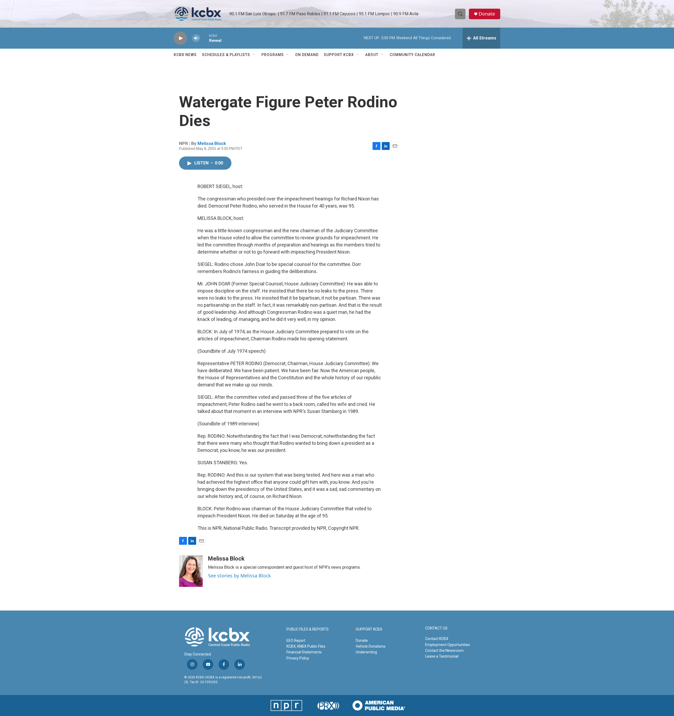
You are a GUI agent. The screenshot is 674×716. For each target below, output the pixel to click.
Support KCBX (339, 55)
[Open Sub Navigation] (254, 55)
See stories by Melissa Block (239, 575)
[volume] (196, 38)
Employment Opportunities (447, 645)
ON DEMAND (307, 55)
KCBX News (185, 55)
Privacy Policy (297, 658)
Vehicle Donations (370, 646)
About (371, 55)
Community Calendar (412, 55)
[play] (180, 38)
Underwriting (366, 652)
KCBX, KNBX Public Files (305, 646)
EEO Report (295, 640)
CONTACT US (436, 628)
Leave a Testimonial (441, 656)
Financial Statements (304, 652)
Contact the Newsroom (444, 650)
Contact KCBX (436, 639)
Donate (487, 14)
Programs (272, 55)
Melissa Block (211, 143)
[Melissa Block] (191, 571)
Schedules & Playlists (226, 55)
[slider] (204, 38)
